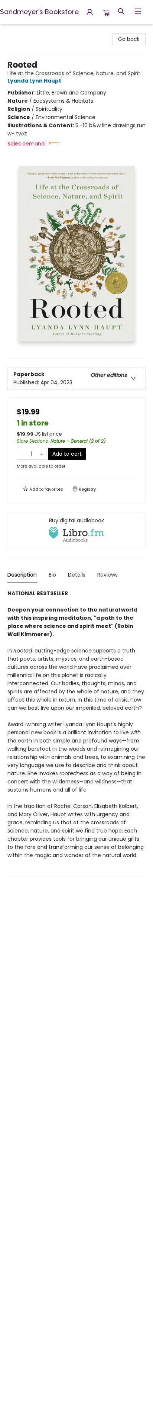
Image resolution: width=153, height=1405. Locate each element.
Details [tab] (76, 574)
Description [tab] (22, 574)
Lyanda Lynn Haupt (34, 80)
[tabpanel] (76, 733)
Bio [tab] (52, 574)
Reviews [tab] (107, 574)
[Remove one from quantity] (21, 454)
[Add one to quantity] (41, 454)
